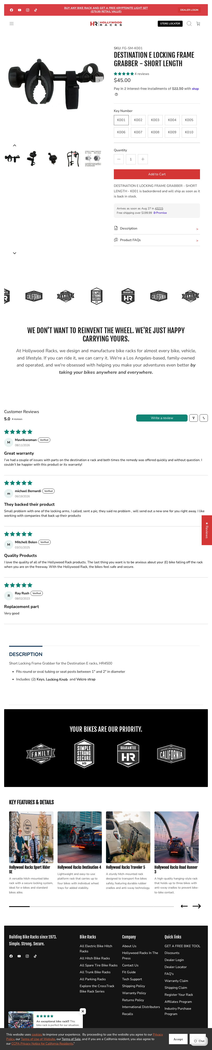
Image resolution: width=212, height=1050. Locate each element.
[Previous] (14, 253)
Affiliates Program (178, 1002)
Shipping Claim (176, 987)
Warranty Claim (176, 981)
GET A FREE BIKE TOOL (182, 946)
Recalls (127, 1014)
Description (25, 654)
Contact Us (130, 965)
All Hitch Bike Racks (95, 958)
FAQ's (169, 974)
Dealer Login (189, 10)
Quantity (120, 150)
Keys (40, 679)
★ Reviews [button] (207, 530)
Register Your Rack (179, 994)
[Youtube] (20, 10)
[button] (124, 74)
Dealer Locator (176, 967)
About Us (129, 946)
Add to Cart (157, 174)
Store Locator (170, 23)
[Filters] (193, 418)
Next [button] (197, 906)
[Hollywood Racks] (106, 23)
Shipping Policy (133, 986)
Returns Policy (133, 1000)
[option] (55, 85)
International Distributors (141, 1007)
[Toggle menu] (13, 23)
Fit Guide (129, 972)
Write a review (162, 418)
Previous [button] (184, 906)
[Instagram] (28, 10)
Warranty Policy (134, 993)
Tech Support (132, 979)
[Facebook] (11, 10)
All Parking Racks (93, 979)
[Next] (99, 80)
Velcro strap (85, 679)
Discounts (172, 953)
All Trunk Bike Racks (95, 972)
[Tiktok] (36, 10)
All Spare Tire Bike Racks (99, 965)
